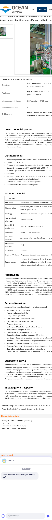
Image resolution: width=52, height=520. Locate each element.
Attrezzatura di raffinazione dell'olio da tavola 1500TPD (33, 406)
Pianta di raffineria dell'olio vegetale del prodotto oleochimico (23, 409)
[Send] (48, 516)
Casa (33, 9)
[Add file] (3, 516)
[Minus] (48, 460)
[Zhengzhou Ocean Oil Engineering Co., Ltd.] (14, 9)
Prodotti (42, 9)
